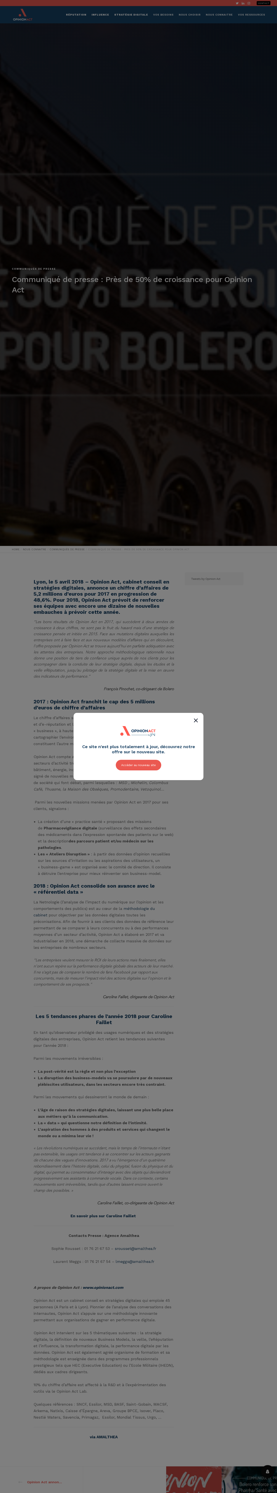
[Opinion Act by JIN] (138, 741)
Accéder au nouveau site (138, 765)
